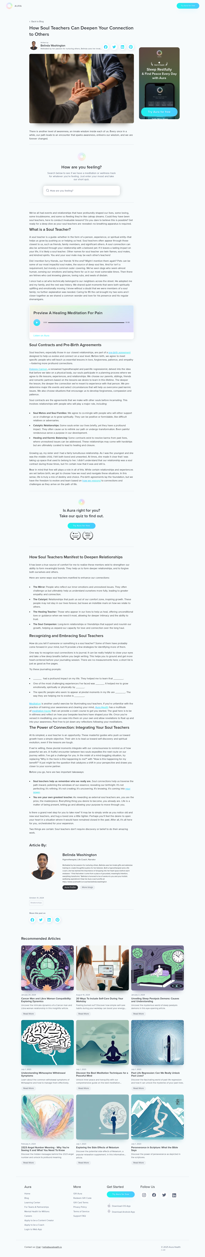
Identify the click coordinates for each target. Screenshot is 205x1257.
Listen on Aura (41, 335)
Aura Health (101, 707)
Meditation (35, 703)
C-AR (163, 1250)
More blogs (87, 887)
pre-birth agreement (119, 352)
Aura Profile (70, 887)
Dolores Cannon (38, 369)
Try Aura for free (188, 5)
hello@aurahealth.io (52, 1247)
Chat (38, 1247)
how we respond (91, 480)
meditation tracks (41, 710)
